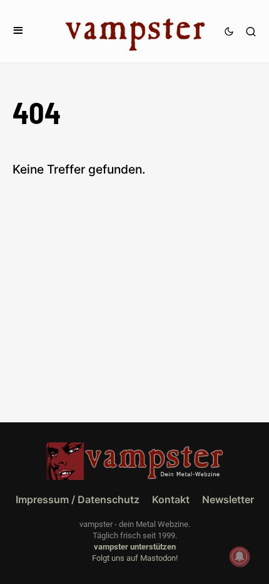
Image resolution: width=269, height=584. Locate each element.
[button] (18, 31)
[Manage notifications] (240, 556)
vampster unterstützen (135, 546)
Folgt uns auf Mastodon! (135, 558)
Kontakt (171, 499)
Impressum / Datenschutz (78, 499)
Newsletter (228, 499)
